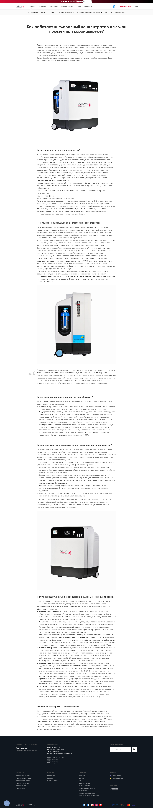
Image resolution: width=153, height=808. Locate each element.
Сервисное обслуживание (87, 788)
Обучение (82, 775)
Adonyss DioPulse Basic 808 (24, 778)
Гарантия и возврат (84, 783)
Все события (51, 775)
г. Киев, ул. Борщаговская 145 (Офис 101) (60, 753)
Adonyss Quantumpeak (23, 780)
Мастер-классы (52, 780)
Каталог (32, 6)
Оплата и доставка (84, 785)
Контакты (88, 6)
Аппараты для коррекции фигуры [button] (89, 12)
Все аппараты (33, 12)
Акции (43, 12)
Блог (79, 6)
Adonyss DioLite (21, 788)
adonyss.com (117, 775)
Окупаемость (83, 790)
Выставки (50, 778)
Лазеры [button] (51, 12)
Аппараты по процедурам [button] (114, 12)
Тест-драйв (42, 6)
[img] (114, 6)
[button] (144, 6)
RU (136, 6)
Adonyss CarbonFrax (22, 783)
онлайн (52, 749)
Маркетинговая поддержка (87, 793)
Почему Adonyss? (67, 6)
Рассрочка (54, 6)
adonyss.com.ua (118, 778)
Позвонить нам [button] (125, 6)
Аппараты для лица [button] (65, 12)
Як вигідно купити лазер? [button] (71, 2)
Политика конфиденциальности (89, 795)
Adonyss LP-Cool (21, 785)
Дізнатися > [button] (87, 2)
